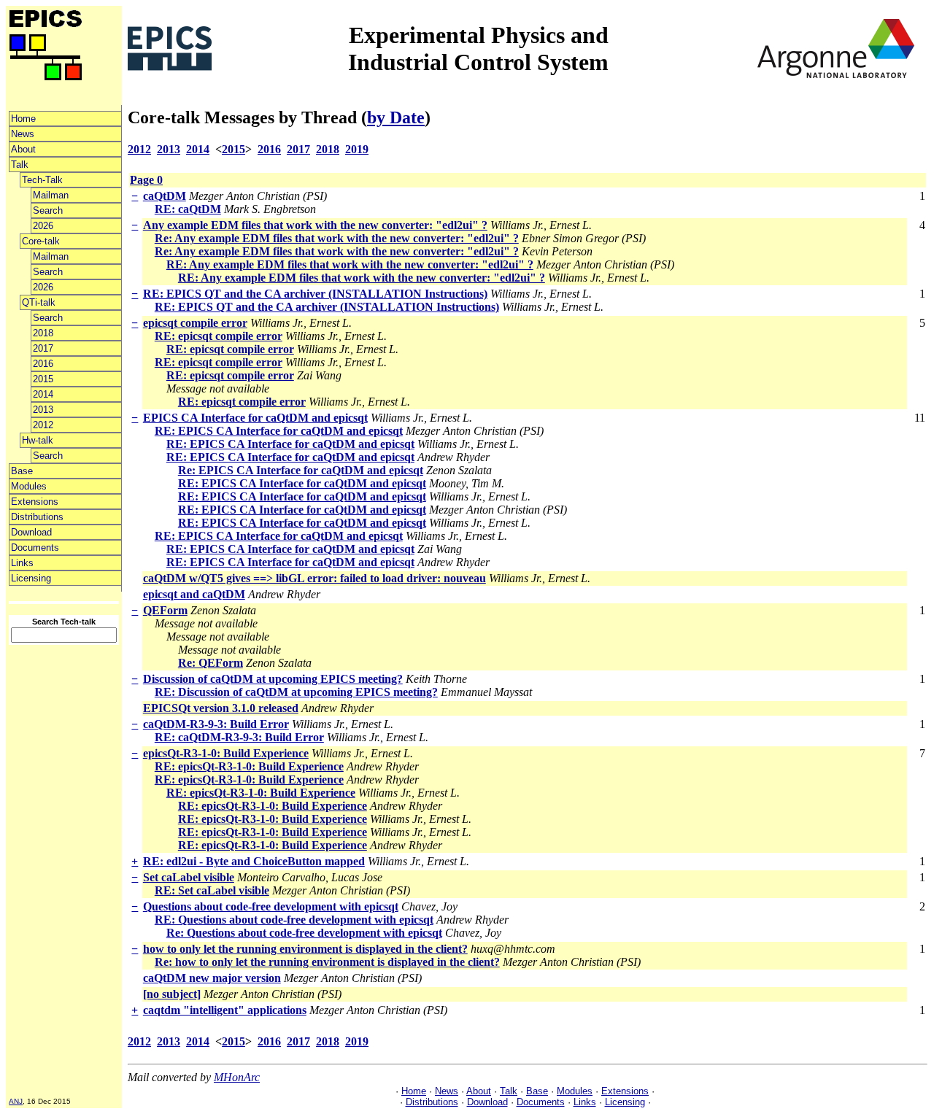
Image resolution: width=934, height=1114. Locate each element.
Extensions (34, 501)
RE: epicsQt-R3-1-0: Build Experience (249, 766)
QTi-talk (38, 302)
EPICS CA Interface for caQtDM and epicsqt (255, 417)
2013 (43, 409)
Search (48, 210)
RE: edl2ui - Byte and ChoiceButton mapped (254, 861)
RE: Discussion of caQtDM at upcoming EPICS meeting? (296, 692)
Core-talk (41, 241)
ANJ (16, 1101)
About (23, 149)
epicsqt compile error (195, 323)
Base (22, 470)
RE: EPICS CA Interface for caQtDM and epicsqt (279, 431)
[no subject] (172, 994)
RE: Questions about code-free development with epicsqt (294, 919)
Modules (29, 486)
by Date (396, 117)
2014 (43, 394)
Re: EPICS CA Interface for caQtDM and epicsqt (300, 470)
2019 (356, 149)
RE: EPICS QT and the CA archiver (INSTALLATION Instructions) (315, 293)
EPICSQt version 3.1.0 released (220, 708)
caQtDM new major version (212, 978)
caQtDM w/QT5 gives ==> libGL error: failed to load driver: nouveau (314, 578)
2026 (43, 225)
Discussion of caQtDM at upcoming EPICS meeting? (273, 679)
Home (23, 118)
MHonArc (237, 1077)
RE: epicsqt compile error (218, 336)
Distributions (37, 516)
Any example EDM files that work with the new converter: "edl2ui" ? (315, 225)
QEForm (165, 610)
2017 (43, 348)
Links (22, 562)
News (22, 133)
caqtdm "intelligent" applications (224, 1010)
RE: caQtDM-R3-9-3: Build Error (239, 737)
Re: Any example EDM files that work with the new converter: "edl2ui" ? (337, 238)
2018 (43, 333)
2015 (43, 379)
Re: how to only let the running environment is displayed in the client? (327, 962)
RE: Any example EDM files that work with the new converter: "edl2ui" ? (349, 264)
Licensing (31, 578)
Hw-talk (37, 440)
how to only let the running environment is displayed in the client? (305, 949)
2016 (43, 363)
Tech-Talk (42, 179)
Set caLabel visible (188, 877)
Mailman (51, 195)
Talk (19, 164)
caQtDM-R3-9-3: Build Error (216, 724)
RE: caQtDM (188, 209)
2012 (43, 424)
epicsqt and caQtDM (194, 594)
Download (31, 532)
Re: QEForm (210, 663)
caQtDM (164, 196)
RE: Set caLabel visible (212, 890)
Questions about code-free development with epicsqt (270, 906)
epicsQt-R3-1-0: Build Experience (226, 753)
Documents (35, 547)
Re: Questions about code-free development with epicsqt (304, 933)
